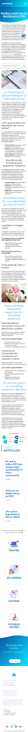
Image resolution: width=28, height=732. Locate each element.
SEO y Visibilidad (14, 577)
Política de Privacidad (10, 713)
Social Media (14, 601)
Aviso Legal (8, 711)
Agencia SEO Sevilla (10, 692)
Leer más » (8, 479)
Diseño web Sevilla (9, 683)
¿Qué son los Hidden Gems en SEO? (12, 493)
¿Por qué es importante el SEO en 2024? (12, 514)
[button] (25, 3)
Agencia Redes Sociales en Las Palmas (15, 705)
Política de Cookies (9, 714)
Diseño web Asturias (10, 682)
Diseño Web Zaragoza (10, 685)
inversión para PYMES (8, 54)
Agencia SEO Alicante (10, 693)
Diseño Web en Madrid (10, 680)
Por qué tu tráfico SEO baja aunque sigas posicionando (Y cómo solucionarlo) (13, 468)
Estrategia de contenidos (14, 626)
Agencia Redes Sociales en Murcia (13, 703)
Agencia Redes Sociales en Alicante (14, 700)
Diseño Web (14, 550)
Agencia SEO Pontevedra (11, 695)
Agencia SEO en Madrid (11, 690)
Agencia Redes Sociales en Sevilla (13, 701)
